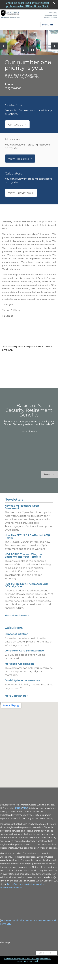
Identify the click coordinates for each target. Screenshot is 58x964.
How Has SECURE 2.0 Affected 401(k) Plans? (28, 536)
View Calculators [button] (19, 192)
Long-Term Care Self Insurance (24, 650)
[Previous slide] (3, 45)
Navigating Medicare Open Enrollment (22, 507)
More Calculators (16, 695)
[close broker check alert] (53, 3)
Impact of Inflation (16, 634)
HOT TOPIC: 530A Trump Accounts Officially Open (26, 585)
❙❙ (32, 50)
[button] (47, 24)
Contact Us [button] (15, 124)
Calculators (14, 628)
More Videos (29, 431)
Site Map (5, 942)
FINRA (18, 808)
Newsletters (14, 499)
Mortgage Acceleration (19, 663)
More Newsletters (17, 615)
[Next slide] (54, 45)
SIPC (25, 808)
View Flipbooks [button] (18, 158)
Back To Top (45, 953)
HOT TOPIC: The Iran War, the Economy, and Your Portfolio (23, 555)
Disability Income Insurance (22, 680)
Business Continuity (12, 920)
